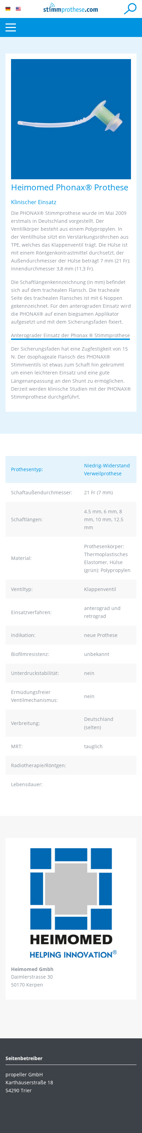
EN (18, 9)
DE (8, 9)
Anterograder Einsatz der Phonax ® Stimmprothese (70, 335)
